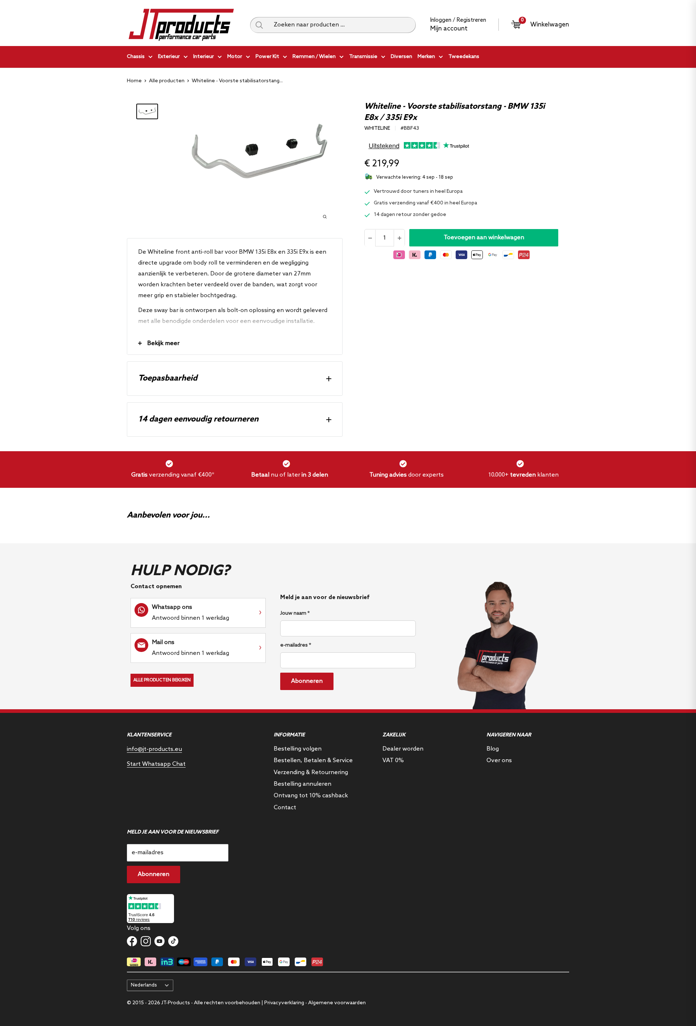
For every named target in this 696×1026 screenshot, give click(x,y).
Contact (285, 807)
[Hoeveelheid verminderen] (370, 238)
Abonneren (307, 681)
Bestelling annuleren (302, 784)
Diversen (401, 57)
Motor (234, 57)
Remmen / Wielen (314, 57)
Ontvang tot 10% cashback (311, 795)
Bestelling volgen (298, 748)
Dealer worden (402, 748)
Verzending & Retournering (311, 772)
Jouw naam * (295, 613)
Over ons (499, 760)
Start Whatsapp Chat (156, 764)
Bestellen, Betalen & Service (313, 760)
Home (134, 81)
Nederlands (144, 985)
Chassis (136, 57)
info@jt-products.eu (154, 749)
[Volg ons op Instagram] (146, 941)
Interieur (203, 57)
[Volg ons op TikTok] (173, 941)
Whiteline (377, 128)
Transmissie (363, 57)
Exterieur (169, 57)
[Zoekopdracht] (259, 25)
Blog (492, 748)
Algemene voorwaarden (337, 1003)
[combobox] (342, 25)
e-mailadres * (295, 645)
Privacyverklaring (284, 1003)
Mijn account (449, 29)
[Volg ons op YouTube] (159, 941)
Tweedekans (463, 57)
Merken (426, 57)
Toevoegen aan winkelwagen (484, 237)
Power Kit (267, 57)
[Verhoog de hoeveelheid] (399, 238)
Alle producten (167, 81)
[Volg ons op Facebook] (132, 941)
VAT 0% (393, 760)
